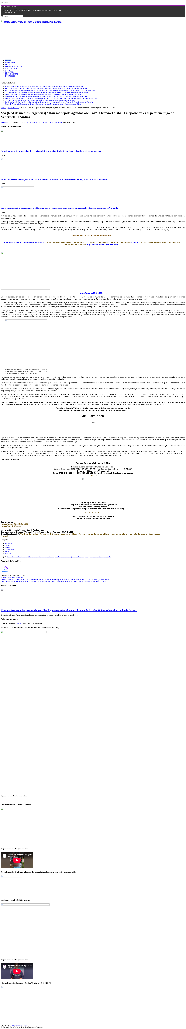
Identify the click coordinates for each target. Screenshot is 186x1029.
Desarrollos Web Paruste (19, 1025)
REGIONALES (10, 62)
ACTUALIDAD (11, 68)
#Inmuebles (8, 243)
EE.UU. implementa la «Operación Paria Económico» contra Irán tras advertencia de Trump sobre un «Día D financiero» (46, 88)
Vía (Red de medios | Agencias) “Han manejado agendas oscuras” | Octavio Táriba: (83, 557)
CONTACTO (10, 12)
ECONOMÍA (10, 72)
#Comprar (39, 243)
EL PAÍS (8, 64)
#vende (134, 243)
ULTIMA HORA (41, 122)
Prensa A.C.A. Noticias (15, 557)
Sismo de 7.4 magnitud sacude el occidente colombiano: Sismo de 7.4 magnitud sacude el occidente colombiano (43, 104)
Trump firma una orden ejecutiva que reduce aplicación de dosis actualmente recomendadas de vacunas (40, 100)
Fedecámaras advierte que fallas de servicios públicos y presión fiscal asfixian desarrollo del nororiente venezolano (44, 86)
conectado (19, 623)
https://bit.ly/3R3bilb (96, 245)
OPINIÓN (8, 70)
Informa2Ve (5, 122)
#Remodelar (28, 243)
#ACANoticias (112, 245)
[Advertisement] (93, 40)
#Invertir (18, 243)
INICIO (8, 60)
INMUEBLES (10, 76)
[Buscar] (2, 2)
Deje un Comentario (55, 122)
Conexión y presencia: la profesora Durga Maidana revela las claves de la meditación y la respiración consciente (43, 94)
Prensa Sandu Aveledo (46, 557)
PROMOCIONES (11, 74)
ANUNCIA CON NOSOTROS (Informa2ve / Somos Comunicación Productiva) (33, 10)
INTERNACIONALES (13, 66)
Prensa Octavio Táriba (31, 557)
